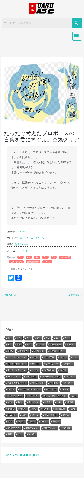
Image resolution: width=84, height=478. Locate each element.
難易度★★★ (14, 428)
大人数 (48, 402)
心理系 (23, 409)
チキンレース (14, 376)
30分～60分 (55, 344)
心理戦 (11, 409)
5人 (32, 237)
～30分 (21, 231)
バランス (54, 383)
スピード (68, 364)
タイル (35, 370)
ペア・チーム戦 (14, 396)
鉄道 (32, 421)
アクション (39, 351)
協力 (20, 402)
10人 (29, 344)
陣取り (44, 421)
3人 (21, 237)
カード (35, 357)
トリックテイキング (51, 376)
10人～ (41, 344)
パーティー (51, 389)
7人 (43, 237)
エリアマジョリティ (16, 357)
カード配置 (49, 357)
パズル (11, 389)
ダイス (63, 370)
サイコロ (36, 364)
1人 (9, 338)
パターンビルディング (30, 389)
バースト (68, 383)
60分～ (70, 344)
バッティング (38, 383)
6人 (38, 237)
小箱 (59, 402)
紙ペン (35, 415)
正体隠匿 (12, 415)
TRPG (10, 351)
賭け (10, 421)
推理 (73, 409)
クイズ (63, 357)
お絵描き (24, 351)
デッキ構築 (31, 376)
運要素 (21, 421)
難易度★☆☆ (21, 244)
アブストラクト (57, 351)
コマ (75, 357)
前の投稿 (9, 295)
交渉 (74, 396)
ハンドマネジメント (16, 383)
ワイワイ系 (22, 250)
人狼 (10, 402)
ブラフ (65, 389)
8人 (9, 344)
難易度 (56, 421)
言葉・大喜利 (16, 261)
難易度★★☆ (32, 428)
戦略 (34, 409)
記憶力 (66, 415)
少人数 (70, 402)
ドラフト (70, 376)
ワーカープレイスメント (55, 396)
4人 (27, 237)
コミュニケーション (16, 364)
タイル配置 (49, 370)
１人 (20, 434)
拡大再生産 (60, 409)
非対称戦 (66, 428)
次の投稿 (75, 295)
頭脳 (10, 434)
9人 (19, 344)
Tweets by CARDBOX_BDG (21, 455)
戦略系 (46, 409)
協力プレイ (33, 402)
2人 (19, 338)
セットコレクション (16, 370)
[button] (77, 36)
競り (24, 415)
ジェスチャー (52, 364)
